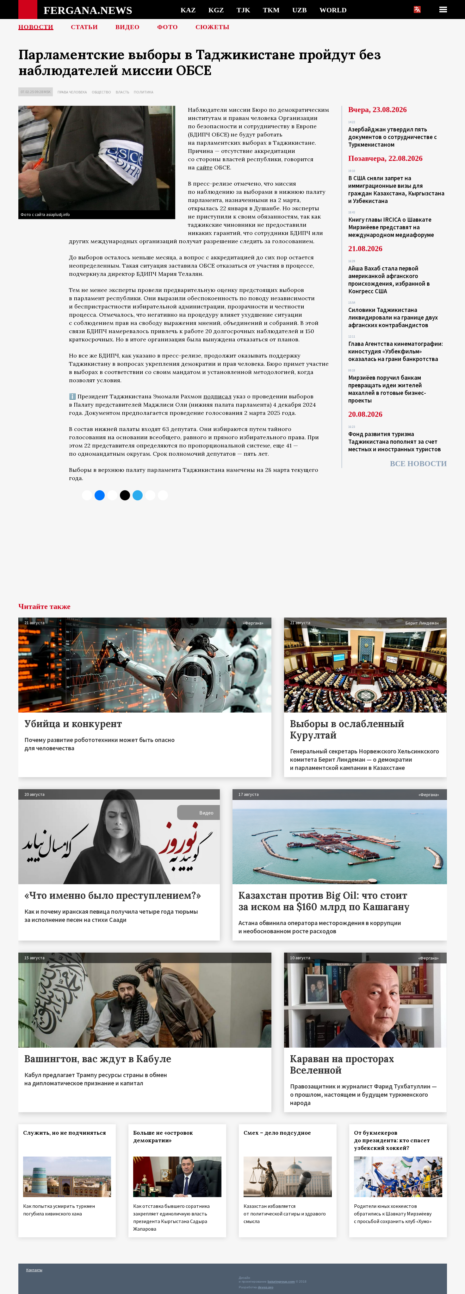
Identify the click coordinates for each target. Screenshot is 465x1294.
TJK (243, 10)
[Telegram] (138, 495)
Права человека (72, 92)
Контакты (34, 1269)
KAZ (188, 10)
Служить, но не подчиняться (64, 1132)
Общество (101, 92)
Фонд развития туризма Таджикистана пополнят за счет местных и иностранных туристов (394, 441)
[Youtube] (163, 495)
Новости (35, 27)
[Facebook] (150, 495)
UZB (299, 10)
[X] (87, 495)
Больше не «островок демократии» (163, 1136)
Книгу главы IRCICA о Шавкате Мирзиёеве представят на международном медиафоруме (391, 227)
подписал (217, 396)
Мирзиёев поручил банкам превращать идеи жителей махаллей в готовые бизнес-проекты (387, 389)
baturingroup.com (281, 1281)
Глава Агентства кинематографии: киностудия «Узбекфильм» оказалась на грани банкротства (395, 351)
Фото (167, 27)
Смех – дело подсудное (277, 1132)
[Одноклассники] (112, 495)
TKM (271, 10)
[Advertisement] (232, 555)
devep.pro (265, 1287)
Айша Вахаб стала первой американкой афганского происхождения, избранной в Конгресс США (389, 279)
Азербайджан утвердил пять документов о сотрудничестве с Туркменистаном (392, 136)
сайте (204, 167)
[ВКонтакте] (100, 495)
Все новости (418, 464)
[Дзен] (125, 495)
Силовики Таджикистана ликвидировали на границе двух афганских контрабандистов (393, 317)
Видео (127, 27)
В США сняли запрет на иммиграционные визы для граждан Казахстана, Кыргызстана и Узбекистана (396, 189)
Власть (122, 92)
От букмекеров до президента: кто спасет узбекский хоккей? (392, 1140)
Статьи (84, 27)
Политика (143, 92)
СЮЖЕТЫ (212, 27)
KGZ (216, 10)
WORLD (333, 10)
